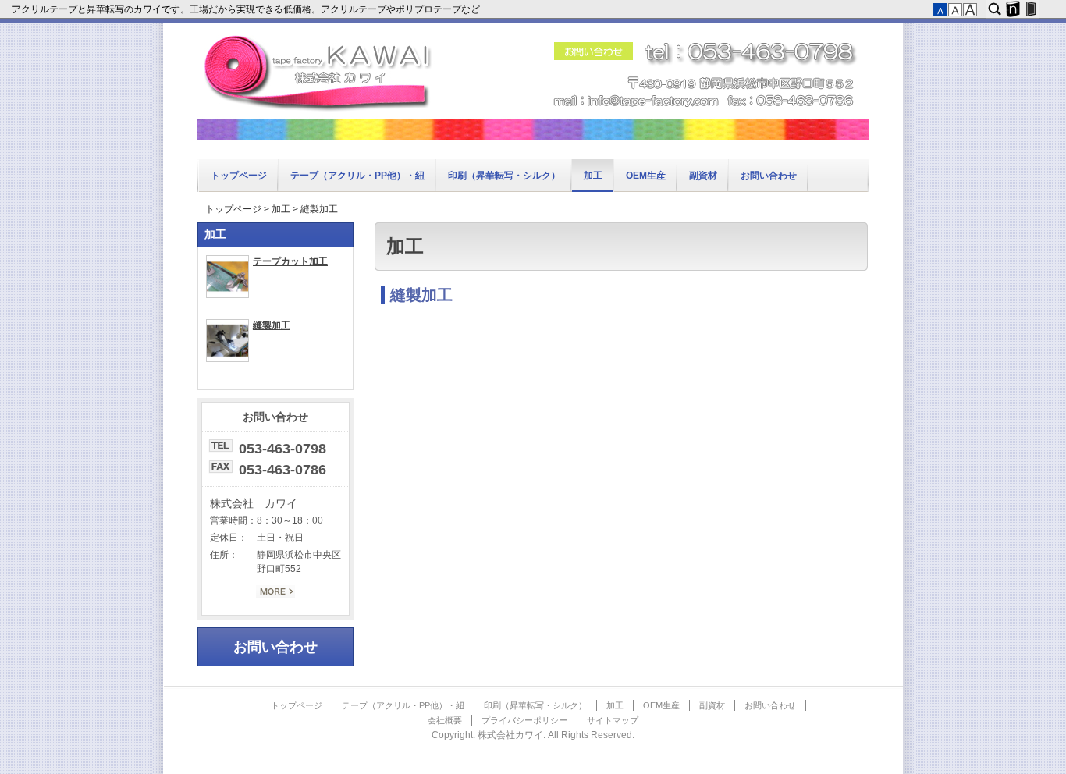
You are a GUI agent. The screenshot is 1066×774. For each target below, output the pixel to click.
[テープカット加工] (227, 294)
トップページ (239, 175)
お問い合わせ (769, 175)
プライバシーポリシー (524, 720)
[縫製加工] (227, 358)
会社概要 (445, 720)
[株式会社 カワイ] (533, 136)
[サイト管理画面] (1030, 9)
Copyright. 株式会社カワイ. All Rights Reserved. (533, 735)
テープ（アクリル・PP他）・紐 (357, 175)
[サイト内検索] (995, 9)
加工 (593, 175)
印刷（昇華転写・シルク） (504, 175)
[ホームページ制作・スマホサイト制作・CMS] (1013, 9)
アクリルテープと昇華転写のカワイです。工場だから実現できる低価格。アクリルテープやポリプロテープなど (247, 9)
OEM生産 (646, 175)
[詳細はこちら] (275, 594)
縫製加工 (421, 295)
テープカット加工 (290, 261)
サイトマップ (612, 720)
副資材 (703, 175)
